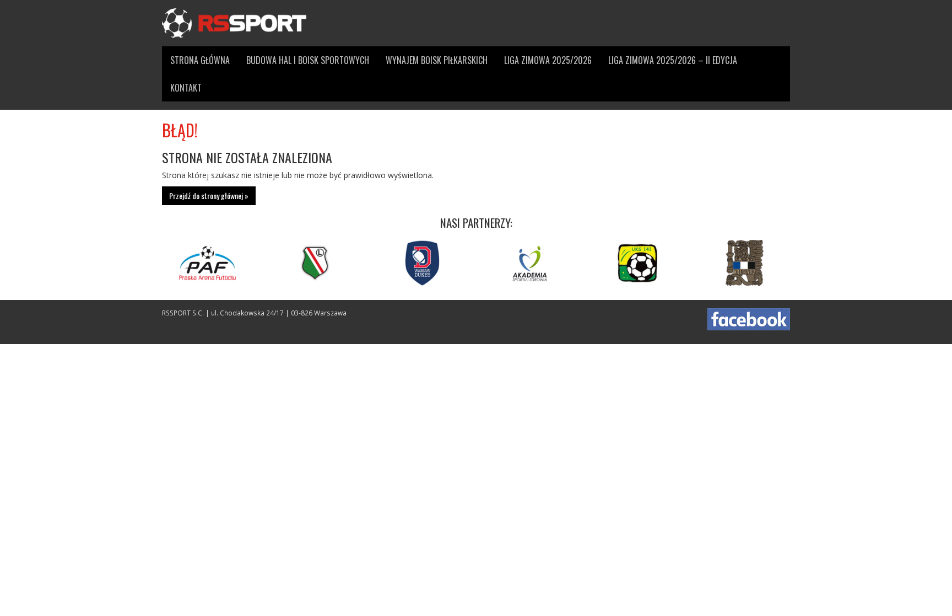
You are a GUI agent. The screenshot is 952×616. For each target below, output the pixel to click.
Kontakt (186, 87)
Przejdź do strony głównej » (208, 195)
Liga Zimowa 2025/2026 (548, 60)
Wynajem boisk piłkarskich (437, 60)
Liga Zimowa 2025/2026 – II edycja (672, 60)
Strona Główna (200, 60)
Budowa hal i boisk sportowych (307, 60)
